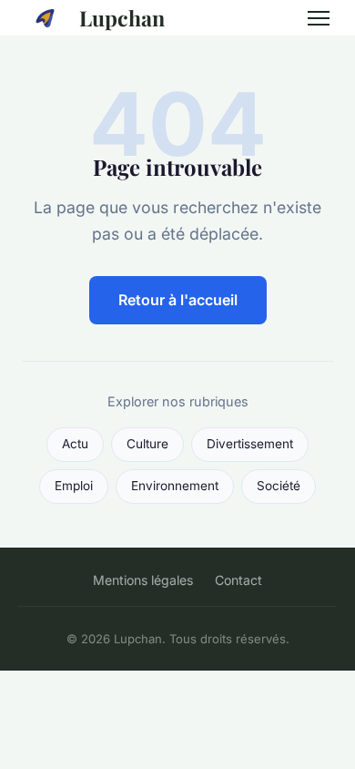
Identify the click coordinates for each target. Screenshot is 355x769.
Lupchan (122, 18)
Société (278, 485)
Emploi (74, 485)
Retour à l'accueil (178, 300)
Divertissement (250, 443)
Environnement (174, 485)
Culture (147, 443)
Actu (75, 443)
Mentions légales (143, 580)
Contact (238, 580)
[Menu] (318, 18)
